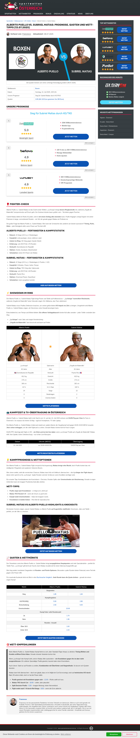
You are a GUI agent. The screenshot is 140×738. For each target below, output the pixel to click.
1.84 (81, 594)
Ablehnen (129, 734)
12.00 (46, 679)
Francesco (23, 699)
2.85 (81, 601)
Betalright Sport (26, 138)
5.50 (54, 601)
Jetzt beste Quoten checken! (51, 638)
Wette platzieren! (51, 406)
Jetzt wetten (71, 137)
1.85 (54, 594)
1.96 (68, 619)
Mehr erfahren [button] (66, 734)
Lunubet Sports (26, 192)
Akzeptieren (114, 734)
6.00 (81, 605)
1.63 (68, 626)
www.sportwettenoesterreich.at (67, 728)
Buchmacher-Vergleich (44, 577)
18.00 (31, 682)
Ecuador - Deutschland (107, 122)
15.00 (68, 608)
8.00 (42, 688)
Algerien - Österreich (106, 117)
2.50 (54, 605)
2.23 (68, 630)
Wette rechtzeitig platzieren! (51, 453)
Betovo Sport (26, 165)
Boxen (37, 88)
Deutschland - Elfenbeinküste (108, 126)
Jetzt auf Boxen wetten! (51, 551)
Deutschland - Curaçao (107, 134)
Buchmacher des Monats (111, 77)
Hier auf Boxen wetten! (50, 285)
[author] (8, 34)
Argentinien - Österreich (107, 130)
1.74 (68, 615)
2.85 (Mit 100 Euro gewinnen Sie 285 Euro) (49, 99)
